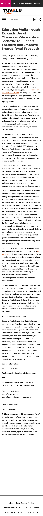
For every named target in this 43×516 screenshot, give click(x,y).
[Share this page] (39, 19)
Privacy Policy (32, 512)
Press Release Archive (25, 503)
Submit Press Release (13, 508)
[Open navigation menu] (4, 19)
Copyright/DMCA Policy (14, 512)
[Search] (29, 19)
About (11, 503)
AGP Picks (5, 3)
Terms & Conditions (31, 508)
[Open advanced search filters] (34, 19)
